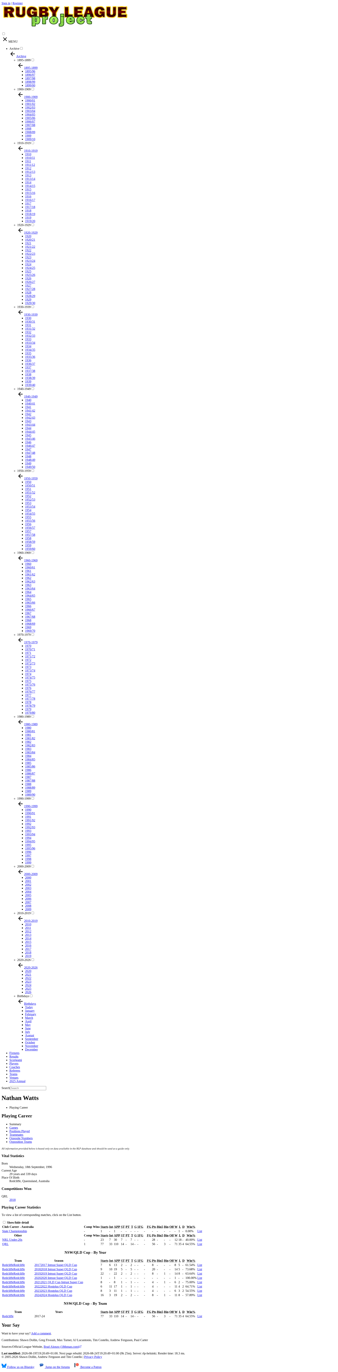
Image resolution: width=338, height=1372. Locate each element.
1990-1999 (24, 798)
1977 (28, 695)
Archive (14, 48)
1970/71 (30, 649)
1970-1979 (24, 634)
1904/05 (30, 114)
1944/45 (30, 431)
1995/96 (30, 848)
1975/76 (30, 684)
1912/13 (30, 171)
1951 (28, 489)
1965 (28, 599)
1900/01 (30, 100)
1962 (28, 578)
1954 (28, 510)
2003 (28, 888)
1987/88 (30, 780)
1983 (28, 749)
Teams (13, 1074)
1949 (28, 463)
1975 (28, 681)
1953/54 (30, 506)
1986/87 (30, 773)
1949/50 (30, 467)
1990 (28, 809)
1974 (28, 674)
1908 (28, 128)
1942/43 (30, 417)
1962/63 (30, 581)
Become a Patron (91, 1367)
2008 (28, 905)
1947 (28, 449)
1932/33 (30, 335)
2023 (28, 981)
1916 (28, 196)
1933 (28, 339)
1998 (28, 859)
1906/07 (30, 121)
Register (18, 3)
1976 (28, 688)
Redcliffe (7, 1316)
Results (13, 1056)
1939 (28, 381)
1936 (28, 360)
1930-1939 (24, 307)
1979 (28, 709)
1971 (28, 653)
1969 (28, 627)
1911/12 (30, 164)
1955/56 (30, 520)
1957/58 (30, 534)
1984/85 (30, 759)
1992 (28, 823)
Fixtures (14, 1053)
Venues (13, 1077)
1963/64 (30, 588)
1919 (28, 217)
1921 (28, 243)
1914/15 (30, 186)
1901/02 (30, 104)
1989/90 (30, 794)
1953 (28, 503)
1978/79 (30, 705)
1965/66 (30, 602)
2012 (28, 931)
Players (13, 1063)
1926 (28, 278)
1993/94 (30, 834)
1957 (28, 531)
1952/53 (30, 499)
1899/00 (30, 85)
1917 (28, 203)
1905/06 (30, 118)
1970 (28, 645)
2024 (28, 985)
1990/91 (30, 813)
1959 (28, 545)
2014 (28, 938)
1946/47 (30, 445)
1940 (28, 400)
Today (29, 1007)
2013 (28, 935)
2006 (28, 898)
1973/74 (30, 670)
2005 (28, 895)
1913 (28, 175)
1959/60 (30, 548)
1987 (28, 777)
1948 (28, 456)
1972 (28, 660)
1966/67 (30, 609)
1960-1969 (24, 552)
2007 (28, 902)
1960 (28, 564)
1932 (28, 332)
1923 (28, 257)
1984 (28, 756)
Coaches (14, 1067)
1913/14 (30, 178)
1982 (28, 741)
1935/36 (30, 356)
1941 (28, 407)
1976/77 (30, 691)
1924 (28, 264)
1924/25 (30, 267)
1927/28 (30, 289)
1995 (28, 845)
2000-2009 (24, 866)
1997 (28, 855)
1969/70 (30, 630)
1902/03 (30, 107)
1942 (28, 414)
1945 (28, 435)
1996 (28, 852)
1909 (28, 135)
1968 (28, 620)
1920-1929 (24, 225)
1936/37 (30, 363)
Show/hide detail (17, 1222)
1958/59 (30, 541)
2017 (28, 949)
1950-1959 (24, 470)
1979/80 (30, 712)
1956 (28, 524)
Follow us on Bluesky (20, 1367)
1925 (28, 271)
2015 (28, 942)
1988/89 (30, 787)
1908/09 (30, 132)
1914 (28, 182)
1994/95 (30, 841)
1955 (28, 517)
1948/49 (30, 460)
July (27, 1031)
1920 (28, 236)
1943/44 (30, 424)
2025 (28, 988)
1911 (28, 161)
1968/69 (30, 623)
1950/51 (30, 485)
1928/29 (30, 296)
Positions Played (19, 1131)
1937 (28, 367)
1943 (28, 421)
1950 (28, 482)
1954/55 (30, 513)
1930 (28, 318)
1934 (28, 346)
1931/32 (30, 328)
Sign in (6, 3)
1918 (28, 210)
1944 (28, 428)
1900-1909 (24, 89)
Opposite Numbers (21, 1138)
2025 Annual (17, 1081)
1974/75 (30, 677)
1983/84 (30, 752)
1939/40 (30, 385)
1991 (28, 816)
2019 (28, 956)
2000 (28, 877)
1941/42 (30, 410)
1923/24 (30, 260)
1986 (28, 770)
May (28, 1024)
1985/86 (30, 766)
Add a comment (41, 1333)
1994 (28, 838)
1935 (28, 353)
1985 (28, 763)
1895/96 (30, 71)
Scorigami (15, 1060)
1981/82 (30, 738)
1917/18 (30, 207)
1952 (28, 496)
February (30, 1014)
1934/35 (30, 349)
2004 (28, 891)
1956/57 (30, 527)
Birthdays (23, 996)
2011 (28, 927)
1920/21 (30, 239)
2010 (28, 924)
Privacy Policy (93, 1357)
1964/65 (30, 595)
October (30, 1042)
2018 (28, 952)
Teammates (16, 1134)
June (28, 1028)
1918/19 (30, 214)
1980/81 (30, 731)
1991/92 (30, 820)
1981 (28, 734)
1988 (28, 784)
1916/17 (30, 200)
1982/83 (30, 745)
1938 (28, 374)
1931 (28, 325)
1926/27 (30, 282)
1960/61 (30, 567)
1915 (28, 189)
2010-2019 (24, 913)
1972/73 (30, 663)
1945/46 (30, 438)
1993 (28, 830)
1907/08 (30, 125)
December (31, 1049)
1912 (28, 168)
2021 (28, 974)
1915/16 (30, 193)
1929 (28, 299)
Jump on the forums (57, 1367)
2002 (28, 884)
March (29, 1017)
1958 (28, 538)
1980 (28, 727)
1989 (28, 791)
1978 (28, 702)
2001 (28, 881)
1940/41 (30, 403)
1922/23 (30, 253)
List (199, 1231)
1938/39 (30, 378)
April (28, 1021)
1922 (28, 250)
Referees (14, 1070)
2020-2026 (24, 960)
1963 (28, 585)
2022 (28, 978)
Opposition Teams (20, 1141)
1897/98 (30, 78)
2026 (28, 992)
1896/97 (30, 74)
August (29, 1035)
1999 (28, 862)
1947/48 (30, 452)
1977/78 (30, 698)
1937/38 (30, 371)
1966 (28, 606)
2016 (28, 945)
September (31, 1039)
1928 (28, 292)
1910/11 (30, 157)
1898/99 (30, 82)
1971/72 (30, 656)
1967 (28, 613)
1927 (28, 285)
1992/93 (30, 827)
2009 (28, 909)
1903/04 (30, 111)
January (30, 1010)
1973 (28, 667)
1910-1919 (24, 143)
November (31, 1046)
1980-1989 (24, 716)
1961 (28, 571)
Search (6, 1088)
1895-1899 (24, 60)
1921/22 (30, 246)
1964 (28, 592)
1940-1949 (24, 389)
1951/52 (30, 492)
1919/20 (30, 221)
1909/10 (30, 139)
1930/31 (30, 321)
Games (13, 1127)
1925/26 (30, 275)
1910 (28, 154)
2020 (28, 971)
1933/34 (30, 342)
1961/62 (30, 574)
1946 (28, 442)
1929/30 (30, 303)
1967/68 (30, 616)
